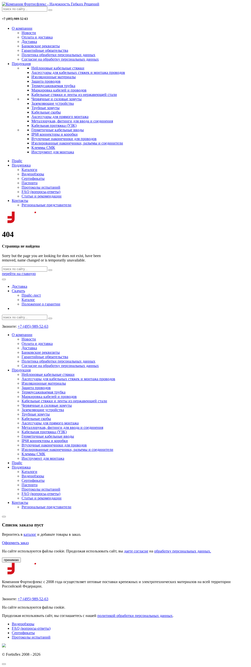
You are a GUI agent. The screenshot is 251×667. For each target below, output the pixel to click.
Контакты (20, 200)
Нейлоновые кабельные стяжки (57, 68)
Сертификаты (33, 178)
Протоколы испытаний (41, 187)
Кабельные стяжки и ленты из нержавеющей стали (74, 94)
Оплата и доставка (37, 37)
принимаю (11, 560)
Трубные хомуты (45, 108)
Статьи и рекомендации (42, 196)
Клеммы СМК (43, 147)
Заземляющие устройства (52, 103)
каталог (30, 534)
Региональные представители (46, 205)
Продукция (21, 64)
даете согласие (136, 551)
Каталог (28, 300)
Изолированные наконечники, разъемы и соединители (77, 143)
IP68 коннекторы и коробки (54, 134)
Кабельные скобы (46, 112)
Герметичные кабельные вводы (57, 130)
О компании (22, 28)
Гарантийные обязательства (45, 50)
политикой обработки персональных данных (135, 616)
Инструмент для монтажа (52, 152)
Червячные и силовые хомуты (56, 99)
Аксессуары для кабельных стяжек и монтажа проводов (78, 72)
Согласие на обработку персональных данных (60, 59)
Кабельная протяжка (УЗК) (53, 125)
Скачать (18, 291)
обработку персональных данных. (182, 551)
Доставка (29, 41)
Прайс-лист (31, 295)
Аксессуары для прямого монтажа (59, 117)
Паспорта (30, 183)
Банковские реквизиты (41, 46)
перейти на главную (19, 274)
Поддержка (21, 165)
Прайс (17, 161)
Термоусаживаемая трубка (53, 86)
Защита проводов (46, 81)
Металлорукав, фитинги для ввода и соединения (72, 121)
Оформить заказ (15, 543)
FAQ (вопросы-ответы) (41, 192)
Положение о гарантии (41, 304)
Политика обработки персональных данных (58, 55)
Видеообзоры (33, 174)
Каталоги (29, 170)
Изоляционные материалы (53, 77)
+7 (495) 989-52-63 (33, 326)
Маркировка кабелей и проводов (59, 90)
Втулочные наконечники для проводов (64, 139)
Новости (29, 33)
